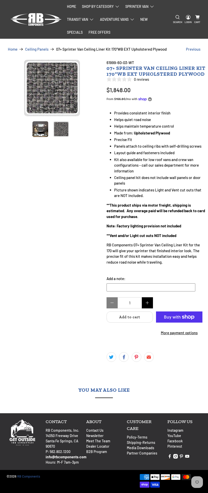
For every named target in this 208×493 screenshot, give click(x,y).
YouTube (174, 435)
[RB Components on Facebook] (169, 457)
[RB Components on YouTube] (187, 457)
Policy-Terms (137, 437)
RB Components (28, 476)
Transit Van (77, 19)
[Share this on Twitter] (111, 357)
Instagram (175, 430)
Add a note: (116, 278)
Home (71, 6)
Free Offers (99, 32)
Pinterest (174, 446)
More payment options (179, 332)
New (144, 19)
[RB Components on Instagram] (175, 457)
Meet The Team (98, 441)
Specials (75, 32)
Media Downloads (140, 448)
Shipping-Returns (141, 442)
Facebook (175, 441)
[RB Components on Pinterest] (181, 457)
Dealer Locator (97, 446)
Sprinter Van (136, 6)
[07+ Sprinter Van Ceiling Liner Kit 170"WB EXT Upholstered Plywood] (52, 88)
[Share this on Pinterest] (136, 357)
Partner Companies (142, 453)
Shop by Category (98, 6)
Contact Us (94, 430)
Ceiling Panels (36, 49)
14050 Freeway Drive (62, 435)
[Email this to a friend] (149, 357)
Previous (193, 49)
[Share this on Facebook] (124, 357)
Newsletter (94, 435)
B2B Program (96, 451)
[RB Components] (36, 19)
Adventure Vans (114, 19)
